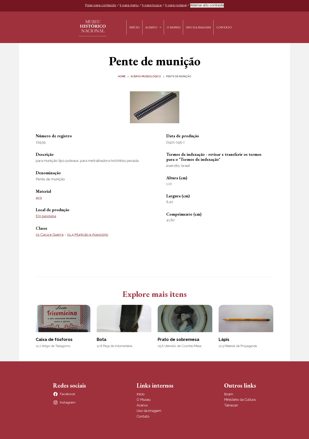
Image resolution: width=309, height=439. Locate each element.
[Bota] (124, 318)
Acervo (151, 27)
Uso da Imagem (198, 27)
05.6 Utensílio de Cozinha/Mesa (179, 346)
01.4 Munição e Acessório (87, 234)
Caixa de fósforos (54, 339)
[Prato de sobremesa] (185, 318)
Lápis (224, 339)
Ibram (228, 394)
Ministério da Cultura (240, 400)
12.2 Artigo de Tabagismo (53, 346)
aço (39, 197)
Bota (101, 339)
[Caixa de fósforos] (63, 318)
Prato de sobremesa (178, 339)
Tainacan (231, 405)
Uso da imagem (149, 411)
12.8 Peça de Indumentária (114, 346)
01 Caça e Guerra (49, 234)
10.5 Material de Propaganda (238, 346)
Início (134, 27)
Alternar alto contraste (207, 5)
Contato (224, 27)
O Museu (173, 27)
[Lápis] (246, 318)
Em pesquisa (46, 216)
